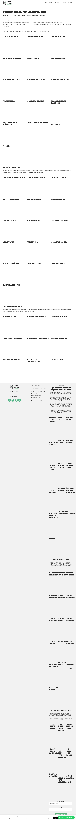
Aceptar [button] (55, 818)
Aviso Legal (14, 394)
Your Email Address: (61, 801)
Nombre (61, 807)
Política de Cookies (14, 396)
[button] (66, 817)
